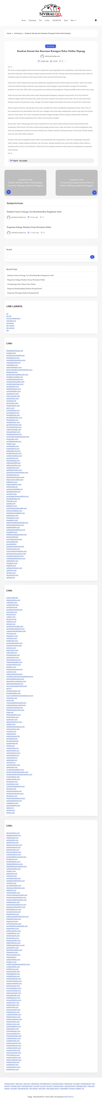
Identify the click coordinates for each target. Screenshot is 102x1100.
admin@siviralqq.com (52, 56)
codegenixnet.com (13, 1041)
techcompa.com (12, 650)
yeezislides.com (12, 365)
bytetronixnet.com (13, 1062)
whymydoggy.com (13, 833)
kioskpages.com (12, 515)
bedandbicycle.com (13, 451)
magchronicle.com (13, 971)
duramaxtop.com (12, 938)
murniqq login (16, 1086)
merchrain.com (11, 563)
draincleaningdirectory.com (16, 905)
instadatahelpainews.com (15, 558)
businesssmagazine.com (15, 629)
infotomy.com (11, 962)
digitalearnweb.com (13, 835)
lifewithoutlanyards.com (15, 710)
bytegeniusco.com (13, 1012)
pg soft (36, 1086)
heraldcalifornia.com (14, 453)
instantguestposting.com (15, 786)
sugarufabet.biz (12, 542)
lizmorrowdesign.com (14, 511)
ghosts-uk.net (11, 619)
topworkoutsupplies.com (15, 382)
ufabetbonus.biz (12, 803)
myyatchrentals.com (13, 885)
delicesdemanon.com (14, 722)
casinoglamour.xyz (13, 753)
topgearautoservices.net (15, 546)
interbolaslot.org (12, 838)
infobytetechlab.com (13, 1036)
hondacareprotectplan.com (16, 897)
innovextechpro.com (13, 988)
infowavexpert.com (13, 1010)
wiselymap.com (12, 641)
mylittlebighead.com (13, 441)
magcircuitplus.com (13, 1057)
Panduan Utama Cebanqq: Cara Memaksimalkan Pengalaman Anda (34, 211)
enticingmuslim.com (13, 924)
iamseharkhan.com (13, 862)
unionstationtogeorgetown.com (17, 437)
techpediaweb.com (13, 995)
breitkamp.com (11, 482)
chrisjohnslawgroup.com (15, 477)
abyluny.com (11, 573)
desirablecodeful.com (14, 950)
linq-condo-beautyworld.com (16, 686)
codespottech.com (13, 967)
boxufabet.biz (11, 544)
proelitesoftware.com (14, 470)
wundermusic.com (13, 422)
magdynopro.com (12, 1002)
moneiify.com (11, 883)
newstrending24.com (14, 801)
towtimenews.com (13, 902)
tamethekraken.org (13, 499)
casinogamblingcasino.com (16, 900)
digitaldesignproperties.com (16, 866)
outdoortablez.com (13, 959)
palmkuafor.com (12, 840)
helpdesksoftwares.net (14, 351)
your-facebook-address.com (16, 551)
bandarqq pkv (86, 1084)
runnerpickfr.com (12, 605)
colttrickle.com (11, 602)
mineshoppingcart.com (14, 379)
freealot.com (11, 444)
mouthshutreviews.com (14, 384)
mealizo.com (11, 871)
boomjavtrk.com (12, 575)
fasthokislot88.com (13, 463)
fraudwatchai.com (13, 406)
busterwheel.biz (12, 743)
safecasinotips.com (13, 465)
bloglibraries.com (12, 914)
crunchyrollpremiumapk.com (16, 895)
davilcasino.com (12, 403)
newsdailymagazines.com (15, 360)
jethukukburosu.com (13, 909)
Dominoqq (32, 20)
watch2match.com (13, 765)
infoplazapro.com (12, 1005)
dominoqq (10, 323)
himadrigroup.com (13, 655)
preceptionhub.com (13, 363)
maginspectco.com (13, 1067)
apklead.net (10, 578)
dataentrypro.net (12, 842)
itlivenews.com (11, 796)
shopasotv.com (12, 782)
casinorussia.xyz (12, 748)
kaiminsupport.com (13, 847)
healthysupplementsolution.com (18, 964)
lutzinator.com (11, 501)
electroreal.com (12, 372)
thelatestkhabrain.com (14, 864)
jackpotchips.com (12, 468)
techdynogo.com (12, 969)
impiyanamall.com (13, 396)
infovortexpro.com (13, 1055)
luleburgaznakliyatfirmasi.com (17, 917)
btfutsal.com (11, 614)
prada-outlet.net (12, 598)
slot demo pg (11, 321)
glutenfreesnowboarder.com (16, 508)
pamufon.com (11, 494)
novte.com (10, 700)
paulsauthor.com (12, 948)
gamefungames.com (14, 425)
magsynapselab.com (14, 983)
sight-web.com (11, 653)
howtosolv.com (11, 719)
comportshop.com (13, 777)
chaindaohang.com (13, 691)
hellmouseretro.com (13, 931)
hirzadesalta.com (12, 386)
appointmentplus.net (14, 791)
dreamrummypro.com (14, 845)
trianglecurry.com (12, 518)
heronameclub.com (13, 955)
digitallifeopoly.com (13, 389)
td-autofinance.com (13, 660)
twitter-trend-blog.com (14, 674)
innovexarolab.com (13, 1034)
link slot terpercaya (13, 318)
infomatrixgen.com (13, 1031)
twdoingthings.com (13, 943)
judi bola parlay (57, 1084)
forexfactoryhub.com (14, 645)
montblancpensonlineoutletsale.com (19, 677)
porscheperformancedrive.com (17, 496)
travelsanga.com (12, 784)
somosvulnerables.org (14, 489)
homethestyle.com (13, 415)
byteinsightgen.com (13, 1026)
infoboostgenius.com (14, 1019)
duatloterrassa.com (13, 492)
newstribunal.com (12, 358)
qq (7, 314)
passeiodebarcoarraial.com (16, 857)
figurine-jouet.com (13, 549)
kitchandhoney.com (13, 715)
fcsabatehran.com (13, 933)
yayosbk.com (11, 731)
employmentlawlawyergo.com (17, 772)
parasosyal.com (12, 921)
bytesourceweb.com (13, 1043)
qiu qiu (8, 316)
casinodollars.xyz (12, 755)
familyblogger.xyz (12, 475)
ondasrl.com (10, 503)
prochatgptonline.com (14, 643)
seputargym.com (12, 394)
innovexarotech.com (13, 1053)
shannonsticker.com (13, 852)
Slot (40, 20)
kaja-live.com (11, 648)
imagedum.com (12, 520)
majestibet (64, 1088)
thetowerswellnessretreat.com (17, 523)
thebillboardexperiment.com (16, 535)
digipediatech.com (13, 974)
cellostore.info (11, 876)
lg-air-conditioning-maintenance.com (19, 696)
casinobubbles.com (13, 391)
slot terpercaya (45, 1084)
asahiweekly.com (12, 446)
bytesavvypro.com (13, 1024)
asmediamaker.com (13, 878)
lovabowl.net (11, 353)
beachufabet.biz (12, 537)
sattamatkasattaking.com (15, 530)
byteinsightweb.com (13, 979)
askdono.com (11, 622)
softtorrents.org (12, 487)
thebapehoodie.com (13, 919)
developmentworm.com (15, 794)
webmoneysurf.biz (13, 736)
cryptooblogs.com (13, 410)
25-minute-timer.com (13, 427)
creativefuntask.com (13, 429)
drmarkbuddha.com (13, 693)
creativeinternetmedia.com (16, 631)
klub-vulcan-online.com (14, 480)
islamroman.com (12, 657)
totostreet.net (11, 401)
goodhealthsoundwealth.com (17, 926)
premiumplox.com (13, 729)
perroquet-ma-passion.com (16, 554)
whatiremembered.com (14, 684)
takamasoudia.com (13, 940)
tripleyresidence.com (13, 484)
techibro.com (11, 667)
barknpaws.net (11, 874)
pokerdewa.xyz (11, 760)
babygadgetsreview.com (15, 679)
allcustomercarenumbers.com (17, 472)
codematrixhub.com (13, 1014)
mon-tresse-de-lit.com (14, 539)
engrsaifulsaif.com (13, 432)
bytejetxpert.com (12, 1065)
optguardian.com (12, 398)
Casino (47, 20)
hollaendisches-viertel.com (16, 705)
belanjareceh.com (12, 850)
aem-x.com (10, 408)
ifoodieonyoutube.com (14, 377)
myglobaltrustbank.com (15, 770)
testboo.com (10, 724)
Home (24, 20)
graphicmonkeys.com (14, 456)
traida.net (9, 712)
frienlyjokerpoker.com (14, 662)
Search (9, 249)
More (72, 20)
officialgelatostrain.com (15, 525)
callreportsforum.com (14, 568)
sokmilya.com (11, 570)
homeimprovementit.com (15, 355)
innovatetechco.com (13, 1000)
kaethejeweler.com (13, 527)
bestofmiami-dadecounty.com (17, 375)
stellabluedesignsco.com (15, 945)
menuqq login (9, 1084)
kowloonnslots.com (13, 665)
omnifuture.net (11, 607)
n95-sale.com (11, 634)
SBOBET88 (56, 20)
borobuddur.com (12, 420)
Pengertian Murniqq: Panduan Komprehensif (23, 293)
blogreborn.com (12, 636)
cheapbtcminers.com (14, 434)
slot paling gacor (53, 1088)
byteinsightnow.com (13, 1045)
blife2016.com (11, 506)
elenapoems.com (12, 928)
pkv (7, 330)
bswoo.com (10, 813)
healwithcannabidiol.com (15, 513)
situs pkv (19, 1084)
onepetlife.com (11, 532)
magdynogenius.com (14, 981)
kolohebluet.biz (12, 739)
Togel (66, 20)
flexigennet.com (12, 952)
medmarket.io (11, 957)
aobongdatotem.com (14, 367)
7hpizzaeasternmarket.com (16, 703)
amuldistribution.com (14, 418)
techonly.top (10, 624)
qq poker (76, 1084)
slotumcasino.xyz (12, 751)
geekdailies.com (12, 561)
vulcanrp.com (11, 672)
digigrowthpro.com (13, 600)
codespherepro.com (13, 1038)
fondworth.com (12, 859)
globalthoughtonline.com (15, 881)
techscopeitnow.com (13, 1060)
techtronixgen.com (13, 986)
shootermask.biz (12, 741)
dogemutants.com (13, 936)
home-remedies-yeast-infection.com (19, 370)
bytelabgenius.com (13, 998)
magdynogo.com (12, 1069)
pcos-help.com (11, 612)
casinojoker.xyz (12, 758)
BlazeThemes (69, 1097)
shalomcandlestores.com (15, 888)
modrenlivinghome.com (15, 556)
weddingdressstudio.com (15, 727)
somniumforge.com (13, 912)
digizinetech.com (12, 1029)
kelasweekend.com (13, 805)
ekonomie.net (11, 789)
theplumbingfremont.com (15, 798)
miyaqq (72, 1088)
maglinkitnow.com (13, 976)
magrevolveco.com (13, 1050)
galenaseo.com (12, 767)
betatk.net (10, 808)
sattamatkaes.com (13, 893)
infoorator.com (11, 698)
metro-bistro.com (12, 717)
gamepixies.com (12, 458)
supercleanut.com (12, 449)
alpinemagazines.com (14, 669)
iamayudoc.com (12, 439)
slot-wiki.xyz (10, 762)
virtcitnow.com (11, 638)
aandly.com (10, 810)
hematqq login (27, 1086)
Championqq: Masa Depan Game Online (21, 284)
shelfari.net (10, 746)
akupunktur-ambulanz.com (16, 681)
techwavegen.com (13, 1022)
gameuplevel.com (12, 413)
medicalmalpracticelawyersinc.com (19, 774)
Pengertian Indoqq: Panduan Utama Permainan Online (29, 227)
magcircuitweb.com (13, 991)
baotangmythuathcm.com (15, 907)
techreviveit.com (12, 1007)
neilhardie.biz (11, 734)
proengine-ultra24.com (14, 708)
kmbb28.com (11, 566)
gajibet (78, 1088)
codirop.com (10, 617)
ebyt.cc (9, 688)
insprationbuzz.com (13, 854)
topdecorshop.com (13, 779)
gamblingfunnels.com (14, 610)
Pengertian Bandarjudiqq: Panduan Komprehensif (24, 288)
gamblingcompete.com (14, 626)
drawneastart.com (13, 460)
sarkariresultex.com (13, 869)
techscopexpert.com (13, 993)
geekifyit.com (11, 890)
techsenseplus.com (13, 1017)
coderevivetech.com (13, 1048)
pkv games (23, 160)
